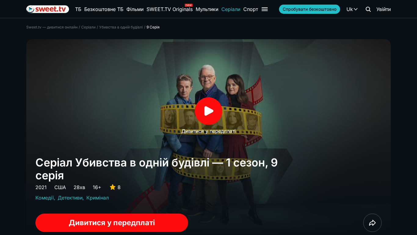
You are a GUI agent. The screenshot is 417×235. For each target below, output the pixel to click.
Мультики (207, 9)
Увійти (383, 9)
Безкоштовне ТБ (103, 9)
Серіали (230, 9)
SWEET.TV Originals (170, 9)
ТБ (78, 9)
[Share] (372, 223)
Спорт (250, 9)
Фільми (134, 9)
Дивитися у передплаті (112, 222)
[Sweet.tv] (47, 9)
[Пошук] (368, 9)
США (60, 187)
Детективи (70, 198)
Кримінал (97, 198)
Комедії (44, 198)
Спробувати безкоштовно (309, 9)
